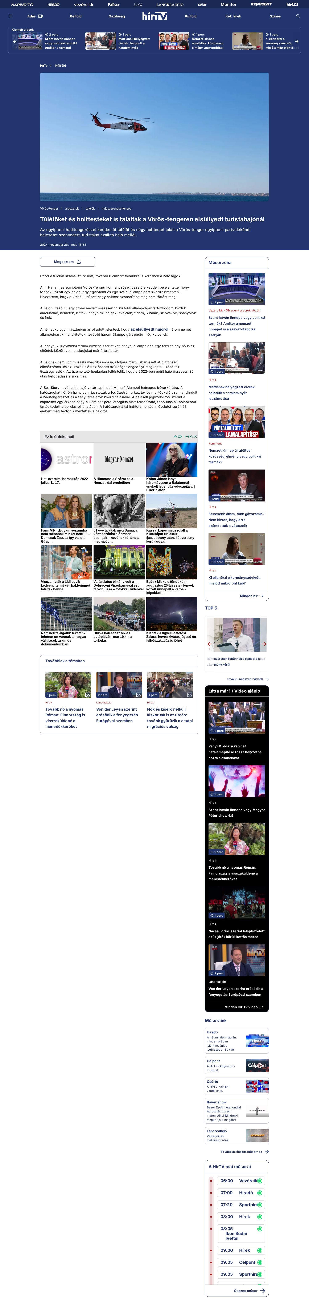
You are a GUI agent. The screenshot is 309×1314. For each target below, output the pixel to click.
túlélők (90, 208)
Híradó (212, 1032)
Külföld (60, 65)
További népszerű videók (245, 679)
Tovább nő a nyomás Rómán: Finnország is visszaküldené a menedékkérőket (65, 718)
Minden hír (249, 596)
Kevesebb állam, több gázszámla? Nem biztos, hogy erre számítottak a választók (236, 520)
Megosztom (64, 262)
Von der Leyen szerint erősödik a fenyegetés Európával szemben (117, 715)
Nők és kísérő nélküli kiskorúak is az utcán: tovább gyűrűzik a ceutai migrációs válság (170, 718)
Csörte (212, 1081)
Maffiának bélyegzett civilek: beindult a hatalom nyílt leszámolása (134, 45)
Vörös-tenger (49, 208)
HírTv (44, 65)
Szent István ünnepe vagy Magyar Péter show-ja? (237, 813)
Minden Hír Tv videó (241, 1007)
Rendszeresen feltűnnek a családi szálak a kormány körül (236, 661)
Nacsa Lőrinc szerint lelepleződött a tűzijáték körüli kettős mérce (237, 934)
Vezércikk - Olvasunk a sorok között (234, 310)
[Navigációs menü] (11, 16)
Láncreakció (104, 702)
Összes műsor (246, 1291)
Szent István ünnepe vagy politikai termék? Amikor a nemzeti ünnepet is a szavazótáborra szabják (61, 50)
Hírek (48, 702)
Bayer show (217, 1102)
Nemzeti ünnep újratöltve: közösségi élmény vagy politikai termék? (207, 45)
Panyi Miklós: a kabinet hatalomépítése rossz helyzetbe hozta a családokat (235, 752)
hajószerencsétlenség (117, 208)
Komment (215, 443)
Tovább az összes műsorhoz (241, 1151)
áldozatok (72, 208)
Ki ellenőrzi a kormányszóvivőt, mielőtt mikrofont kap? (282, 43)
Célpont (213, 1061)
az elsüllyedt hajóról (149, 329)
